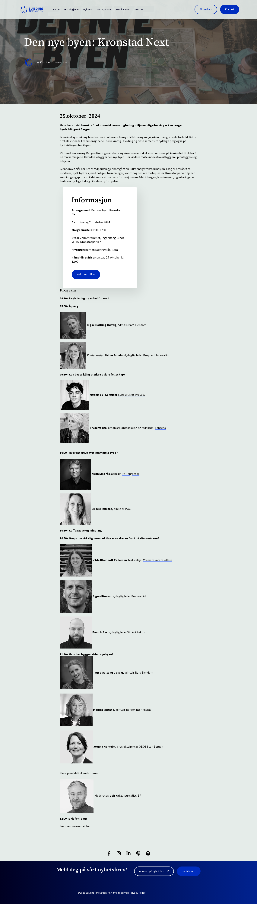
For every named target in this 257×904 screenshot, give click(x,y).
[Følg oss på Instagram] (118, 853)
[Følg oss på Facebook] (109, 853)
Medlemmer (123, 9)
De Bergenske (130, 474)
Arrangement (104, 9)
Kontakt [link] (229, 9)
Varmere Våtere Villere (157, 560)
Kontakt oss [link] (188, 871)
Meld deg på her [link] (86, 274)
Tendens (160, 428)
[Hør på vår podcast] (138, 853)
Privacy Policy (137, 892)
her (88, 826)
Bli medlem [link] (206, 9)
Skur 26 (138, 9)
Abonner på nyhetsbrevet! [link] (154, 871)
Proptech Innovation (53, 62)
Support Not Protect (131, 394)
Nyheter (87, 9)
